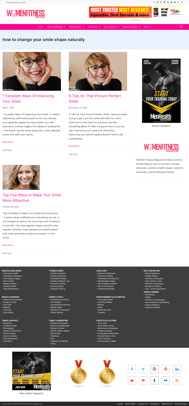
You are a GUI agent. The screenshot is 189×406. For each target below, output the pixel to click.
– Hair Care (6, 305)
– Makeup (6, 307)
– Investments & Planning (59, 305)
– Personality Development (107, 333)
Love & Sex (92, 27)
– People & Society (104, 331)
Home (40, 27)
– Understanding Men (105, 289)
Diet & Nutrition (110, 27)
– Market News (55, 307)
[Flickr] (182, 2)
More (146, 27)
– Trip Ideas (7, 341)
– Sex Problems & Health (106, 283)
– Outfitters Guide (9, 326)
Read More (8, 142)
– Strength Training (57, 289)
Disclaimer (154, 404)
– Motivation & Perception (107, 328)
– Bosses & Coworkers (58, 323)
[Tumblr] (178, 2)
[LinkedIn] (168, 2)
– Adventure (7, 323)
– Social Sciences (103, 338)
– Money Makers (56, 312)
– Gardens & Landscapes (154, 300)
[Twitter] (157, 2)
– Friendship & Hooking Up (107, 278)
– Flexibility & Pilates (57, 278)
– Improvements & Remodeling (156, 302)
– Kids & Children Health (59, 331)
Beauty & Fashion (130, 27)
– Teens (52, 344)
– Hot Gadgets (55, 302)
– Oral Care (6, 310)
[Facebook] (154, 2)
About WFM (130, 404)
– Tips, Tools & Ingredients (155, 289)
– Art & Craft (101, 323)
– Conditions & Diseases (12, 276)
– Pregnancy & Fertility (58, 341)
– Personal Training (57, 283)
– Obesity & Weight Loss (59, 281)
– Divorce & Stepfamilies (59, 326)
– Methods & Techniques (59, 310)
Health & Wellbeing (55, 27)
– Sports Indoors (9, 333)
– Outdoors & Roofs (152, 307)
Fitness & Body (75, 27)
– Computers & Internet (59, 299)
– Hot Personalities (104, 302)
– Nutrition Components (154, 283)
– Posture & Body (56, 286)
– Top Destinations (9, 338)
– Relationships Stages (105, 281)
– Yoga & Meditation (10, 289)
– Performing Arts (103, 310)
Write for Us (167, 404)
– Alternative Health (10, 273)
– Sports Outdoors (9, 336)
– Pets (51, 338)
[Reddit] (171, 2)
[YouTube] (175, 2)
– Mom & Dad (54, 333)
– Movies (100, 305)
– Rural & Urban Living (105, 336)
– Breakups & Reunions (106, 273)
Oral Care (7, 150)
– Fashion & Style (9, 302)
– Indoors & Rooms (151, 305)
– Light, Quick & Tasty (153, 281)
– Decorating (149, 294)
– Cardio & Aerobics (57, 273)
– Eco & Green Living (105, 326)
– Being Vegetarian (151, 273)
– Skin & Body (7, 312)
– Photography (8, 328)
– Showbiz (100, 312)
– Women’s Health (9, 283)
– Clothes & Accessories (12, 299)
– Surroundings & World (106, 341)
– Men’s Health (8, 281)
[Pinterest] (164, 2)
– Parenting (54, 336)
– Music (99, 307)
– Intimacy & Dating (104, 276)
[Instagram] (161, 2)
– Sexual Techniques (105, 286)
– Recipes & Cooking (152, 286)
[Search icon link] (181, 27)
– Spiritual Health (9, 286)
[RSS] (177, 380)
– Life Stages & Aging (11, 278)
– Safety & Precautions (11, 331)
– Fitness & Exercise (57, 276)
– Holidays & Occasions (153, 278)
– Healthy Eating (150, 276)
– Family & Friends (56, 328)
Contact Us (143, 404)
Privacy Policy (181, 404)
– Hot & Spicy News (104, 299)
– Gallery (147, 297)
